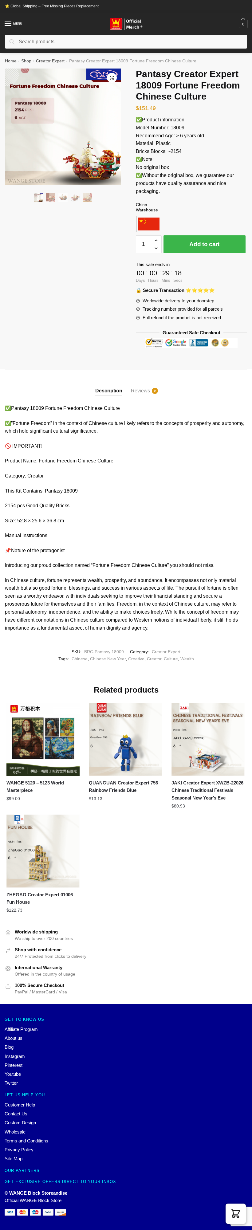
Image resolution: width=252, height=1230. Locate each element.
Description (108, 390)
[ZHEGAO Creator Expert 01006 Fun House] (43, 851)
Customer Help (20, 1104)
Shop (26, 60)
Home (11, 60)
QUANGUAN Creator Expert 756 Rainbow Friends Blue (123, 786)
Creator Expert (50, 60)
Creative (136, 658)
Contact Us (16, 1113)
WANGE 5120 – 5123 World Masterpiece (35, 786)
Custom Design (20, 1122)
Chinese (80, 658)
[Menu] (8, 24)
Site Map (13, 1158)
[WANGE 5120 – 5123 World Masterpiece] (43, 739)
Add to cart (204, 244)
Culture (171, 658)
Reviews (140, 390)
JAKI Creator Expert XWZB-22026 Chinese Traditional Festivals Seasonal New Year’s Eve (207, 790)
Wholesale (15, 1131)
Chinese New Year (108, 658)
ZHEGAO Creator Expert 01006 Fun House (39, 898)
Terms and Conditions (26, 1140)
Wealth (187, 658)
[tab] (108, 385)
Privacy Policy (19, 1149)
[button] (236, 1214)
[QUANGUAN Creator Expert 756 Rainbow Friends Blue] (125, 739)
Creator (154, 658)
